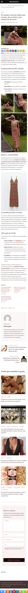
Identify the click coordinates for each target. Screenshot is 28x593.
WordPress (9, 586)
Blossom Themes (22, 584)
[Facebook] (2, 51)
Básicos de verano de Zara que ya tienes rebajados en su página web (19, 289)
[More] (23, 51)
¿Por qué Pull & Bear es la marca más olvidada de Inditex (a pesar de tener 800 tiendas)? (13, 431)
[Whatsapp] (21, 51)
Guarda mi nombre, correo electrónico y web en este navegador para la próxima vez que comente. (14, 548)
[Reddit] (7, 51)
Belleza (3, 426)
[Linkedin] (10, 51)
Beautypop (3, 22)
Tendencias (10, 308)
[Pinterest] (13, 51)
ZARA (2, 53)
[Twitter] (5, 51)
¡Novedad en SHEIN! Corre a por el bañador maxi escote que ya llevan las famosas (14, 461)
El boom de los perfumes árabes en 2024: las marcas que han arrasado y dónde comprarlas (13, 494)
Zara (14, 308)
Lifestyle (3, 396)
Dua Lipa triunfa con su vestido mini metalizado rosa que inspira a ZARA (6, 298)
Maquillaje (17, 487)
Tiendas (22, 426)
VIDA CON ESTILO (11, 582)
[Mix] (18, 51)
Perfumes (5, 489)
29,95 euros (19, 240)
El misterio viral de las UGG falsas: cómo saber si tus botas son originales (13, 400)
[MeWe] (15, 51)
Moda (2, 12)
